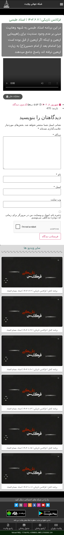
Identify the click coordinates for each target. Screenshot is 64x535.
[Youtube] (43, 505)
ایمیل (57, 187)
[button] (61, 4)
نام (58, 174)
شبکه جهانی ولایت (33, 4)
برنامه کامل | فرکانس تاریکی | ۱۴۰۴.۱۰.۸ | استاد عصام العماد (32, 487)
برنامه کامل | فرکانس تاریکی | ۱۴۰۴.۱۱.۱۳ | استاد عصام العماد (32, 408)
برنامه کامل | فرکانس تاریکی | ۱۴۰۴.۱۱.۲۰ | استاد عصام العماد (32, 369)
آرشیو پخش (40, 528)
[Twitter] (16, 505)
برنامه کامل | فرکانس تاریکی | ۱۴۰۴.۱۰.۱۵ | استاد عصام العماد (32, 448)
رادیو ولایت (8, 528)
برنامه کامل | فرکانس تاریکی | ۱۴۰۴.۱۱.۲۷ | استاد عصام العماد (32, 330)
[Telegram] (48, 505)
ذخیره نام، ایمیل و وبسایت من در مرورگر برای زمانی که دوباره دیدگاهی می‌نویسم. (33, 216)
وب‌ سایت (56, 199)
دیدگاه (57, 135)
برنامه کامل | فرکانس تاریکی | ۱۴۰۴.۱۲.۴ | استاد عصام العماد (32, 291)
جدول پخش (24, 528)
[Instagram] (39, 505)
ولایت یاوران (56, 528)
